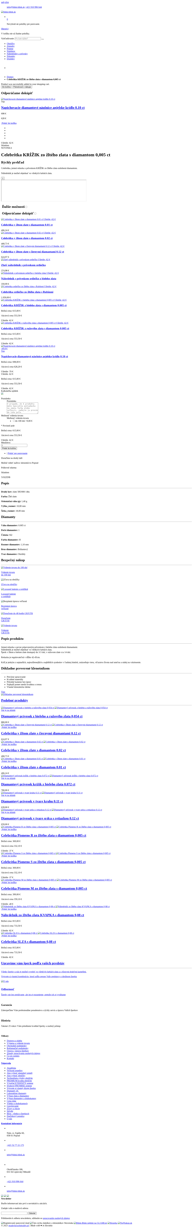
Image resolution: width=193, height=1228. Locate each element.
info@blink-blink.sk (16, 7)
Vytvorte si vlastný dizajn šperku (21, 1088)
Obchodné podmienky (17, 1046)
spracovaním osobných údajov (56, 1218)
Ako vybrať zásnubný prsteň (19, 1073)
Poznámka (5, 398)
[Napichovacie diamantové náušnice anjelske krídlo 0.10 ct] (28, 99)
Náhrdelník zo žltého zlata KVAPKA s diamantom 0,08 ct (42, 915)
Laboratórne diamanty (16, 1093)
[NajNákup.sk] (125, 1223)
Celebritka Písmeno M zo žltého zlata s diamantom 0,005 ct (44, 888)
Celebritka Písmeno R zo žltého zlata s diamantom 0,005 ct (43, 835)
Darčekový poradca (15, 1116)
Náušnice (11, 51)
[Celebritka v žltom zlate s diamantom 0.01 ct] (43, 758)
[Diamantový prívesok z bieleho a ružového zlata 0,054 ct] (54, 708)
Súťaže (10, 1111)
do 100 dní (23, 421)
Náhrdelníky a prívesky (17, 54)
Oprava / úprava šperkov (18, 1051)
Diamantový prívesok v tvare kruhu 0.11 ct (32, 801)
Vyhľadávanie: (7, 38)
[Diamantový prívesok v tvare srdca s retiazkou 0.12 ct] (51, 810)
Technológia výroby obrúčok (20, 1078)
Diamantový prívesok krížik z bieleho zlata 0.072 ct (38, 784)
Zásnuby (11, 46)
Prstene (10, 48)
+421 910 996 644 (33, 7)
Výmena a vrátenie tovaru (18, 1043)
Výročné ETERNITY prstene (20, 1083)
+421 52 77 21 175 (15, 1145)
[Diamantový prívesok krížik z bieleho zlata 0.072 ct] (49, 776)
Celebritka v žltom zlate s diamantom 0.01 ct (33, 767)
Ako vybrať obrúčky (16, 1075)
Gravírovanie (13, 1106)
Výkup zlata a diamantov (18, 1096)
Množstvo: (6, 442)
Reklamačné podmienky (17, 1048)
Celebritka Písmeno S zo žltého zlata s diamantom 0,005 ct (43, 862)
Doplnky (11, 59)
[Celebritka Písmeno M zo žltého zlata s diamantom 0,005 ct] (56, 880)
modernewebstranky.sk (18, 1225)
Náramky (11, 56)
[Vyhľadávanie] (43, 39)
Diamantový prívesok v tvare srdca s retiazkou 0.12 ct (40, 818)
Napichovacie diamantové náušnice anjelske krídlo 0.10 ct (43, 107)
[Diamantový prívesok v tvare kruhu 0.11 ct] (42, 793)
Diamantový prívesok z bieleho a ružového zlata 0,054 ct (42, 716)
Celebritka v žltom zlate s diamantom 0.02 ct (33, 750)
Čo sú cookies (13, 1056)
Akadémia (11, 1068)
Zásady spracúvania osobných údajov (23, 1053)
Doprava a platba (14, 1040)
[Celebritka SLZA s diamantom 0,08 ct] (37, 933)
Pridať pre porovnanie (17, 453)
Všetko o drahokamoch (17, 1103)
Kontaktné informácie (11, 1123)
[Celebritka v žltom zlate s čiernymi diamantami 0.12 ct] (52, 725)
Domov (10, 77)
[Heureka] (112, 1223)
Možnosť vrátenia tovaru (12, 415)
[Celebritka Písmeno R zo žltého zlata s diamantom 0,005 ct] (56, 827)
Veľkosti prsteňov (15, 1070)
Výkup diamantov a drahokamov (21, 1098)
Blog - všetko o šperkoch (18, 1113)
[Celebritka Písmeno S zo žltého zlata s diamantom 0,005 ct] (55, 853)
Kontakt (10, 1058)
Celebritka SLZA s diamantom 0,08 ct (28, 941)
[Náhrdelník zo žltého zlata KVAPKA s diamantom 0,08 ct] (55, 906)
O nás (9, 1118)
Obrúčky (11, 43)
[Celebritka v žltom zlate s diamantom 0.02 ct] (43, 742)
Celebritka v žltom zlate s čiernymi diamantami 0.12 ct (41, 733)
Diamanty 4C (13, 1091)
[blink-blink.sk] (8, 12)
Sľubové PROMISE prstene (19, 1086)
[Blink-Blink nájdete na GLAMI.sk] (90, 1223)
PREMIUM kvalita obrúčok (19, 1080)
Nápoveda (6, 1063)
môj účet (5, 2)
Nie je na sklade (8, 710)
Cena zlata (11, 1101)
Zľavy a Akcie (13, 1108)
